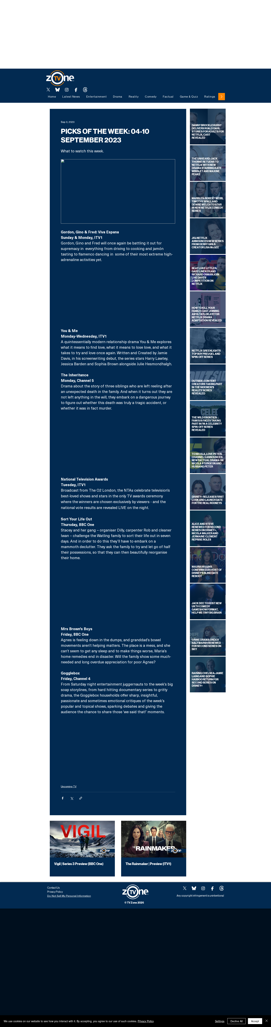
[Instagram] (66, 89)
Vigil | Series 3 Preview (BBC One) (78, 864)
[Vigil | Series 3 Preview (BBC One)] (82, 839)
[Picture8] (57, 89)
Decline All (236, 1021)
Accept (255, 1021)
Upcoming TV (69, 786)
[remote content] (118, 295)
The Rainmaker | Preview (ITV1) (148, 864)
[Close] (266, 1021)
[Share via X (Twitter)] (71, 798)
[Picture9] (85, 89)
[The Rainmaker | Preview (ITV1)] (153, 839)
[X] (48, 89)
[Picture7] (76, 89)
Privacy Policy (146, 1021)
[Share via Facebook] (62, 798)
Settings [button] (219, 1021)
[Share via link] (80, 798)
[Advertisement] (67, 8)
